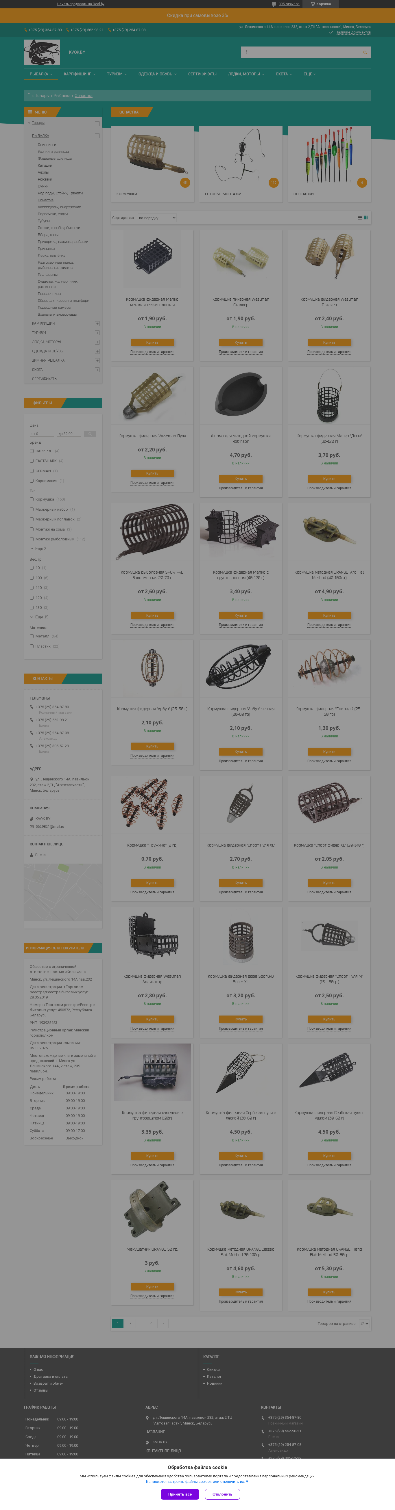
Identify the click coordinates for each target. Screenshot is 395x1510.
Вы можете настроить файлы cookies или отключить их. (195, 1481)
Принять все (180, 1494)
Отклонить (222, 1494)
